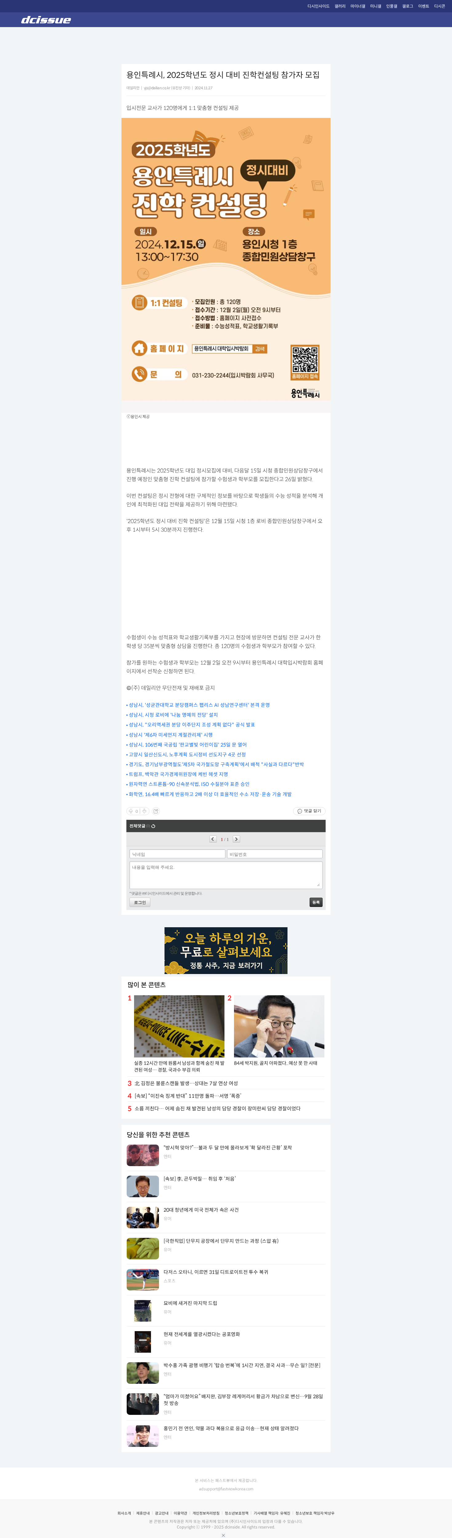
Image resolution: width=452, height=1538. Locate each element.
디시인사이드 (318, 6)
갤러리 (340, 6)
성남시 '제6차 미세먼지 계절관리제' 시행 (171, 735)
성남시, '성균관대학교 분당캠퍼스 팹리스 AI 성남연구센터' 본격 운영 (199, 705)
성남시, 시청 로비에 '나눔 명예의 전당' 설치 (173, 715)
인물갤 (391, 6)
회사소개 (124, 1513)
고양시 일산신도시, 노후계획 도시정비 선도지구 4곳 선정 (187, 755)
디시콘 (439, 6)
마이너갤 (358, 6)
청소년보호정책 (236, 1513)
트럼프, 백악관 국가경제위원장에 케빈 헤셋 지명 (178, 774)
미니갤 (375, 6)
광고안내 (162, 1513)
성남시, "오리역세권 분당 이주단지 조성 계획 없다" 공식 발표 (192, 725)
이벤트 (423, 6)
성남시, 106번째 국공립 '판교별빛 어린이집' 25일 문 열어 (188, 745)
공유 (156, 811)
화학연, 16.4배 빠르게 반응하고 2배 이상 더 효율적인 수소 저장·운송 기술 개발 (210, 794)
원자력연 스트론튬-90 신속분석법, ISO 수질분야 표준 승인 (189, 784)
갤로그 (407, 6)
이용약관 (180, 1513)
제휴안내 (143, 1513)
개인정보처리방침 (206, 1513)
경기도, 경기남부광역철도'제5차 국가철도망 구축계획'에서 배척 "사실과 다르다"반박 (216, 764)
